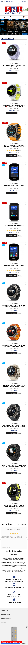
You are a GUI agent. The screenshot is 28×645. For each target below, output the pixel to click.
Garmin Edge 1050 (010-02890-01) (14, 221)
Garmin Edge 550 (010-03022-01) (14, 181)
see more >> (22, 520)
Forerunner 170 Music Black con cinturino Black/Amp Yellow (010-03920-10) (14, 502)
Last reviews (6, 519)
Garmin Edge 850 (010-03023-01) (14, 261)
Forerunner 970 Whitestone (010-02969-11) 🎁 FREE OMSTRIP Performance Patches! (14, 102)
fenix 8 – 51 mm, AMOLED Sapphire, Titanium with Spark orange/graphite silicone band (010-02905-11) (14, 142)
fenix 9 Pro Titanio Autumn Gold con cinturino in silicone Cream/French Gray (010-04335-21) (14, 382)
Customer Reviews (12, 629)
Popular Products (7, 33)
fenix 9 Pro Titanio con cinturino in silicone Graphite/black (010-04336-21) (14, 421)
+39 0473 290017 (10, 1)
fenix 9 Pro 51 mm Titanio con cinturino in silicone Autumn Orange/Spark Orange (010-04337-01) (14, 342)
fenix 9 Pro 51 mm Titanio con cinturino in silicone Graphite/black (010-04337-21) (14, 302)
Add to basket (11, 68)
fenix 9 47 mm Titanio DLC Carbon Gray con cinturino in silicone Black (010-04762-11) (14, 462)
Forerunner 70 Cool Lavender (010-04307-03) (14, 61)
